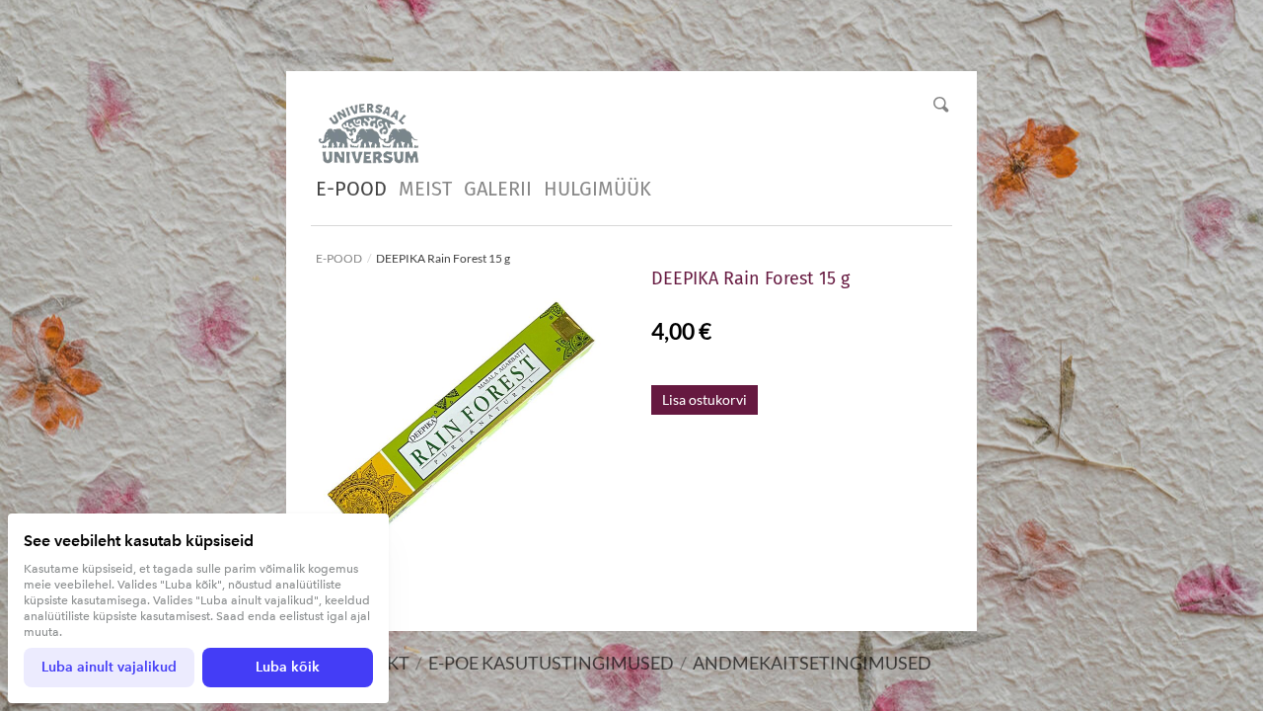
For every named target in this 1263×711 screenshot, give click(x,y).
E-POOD (351, 188)
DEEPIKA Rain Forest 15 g (443, 258)
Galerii (498, 188)
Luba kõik (288, 667)
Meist (425, 188)
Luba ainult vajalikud (109, 667)
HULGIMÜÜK (597, 188)
